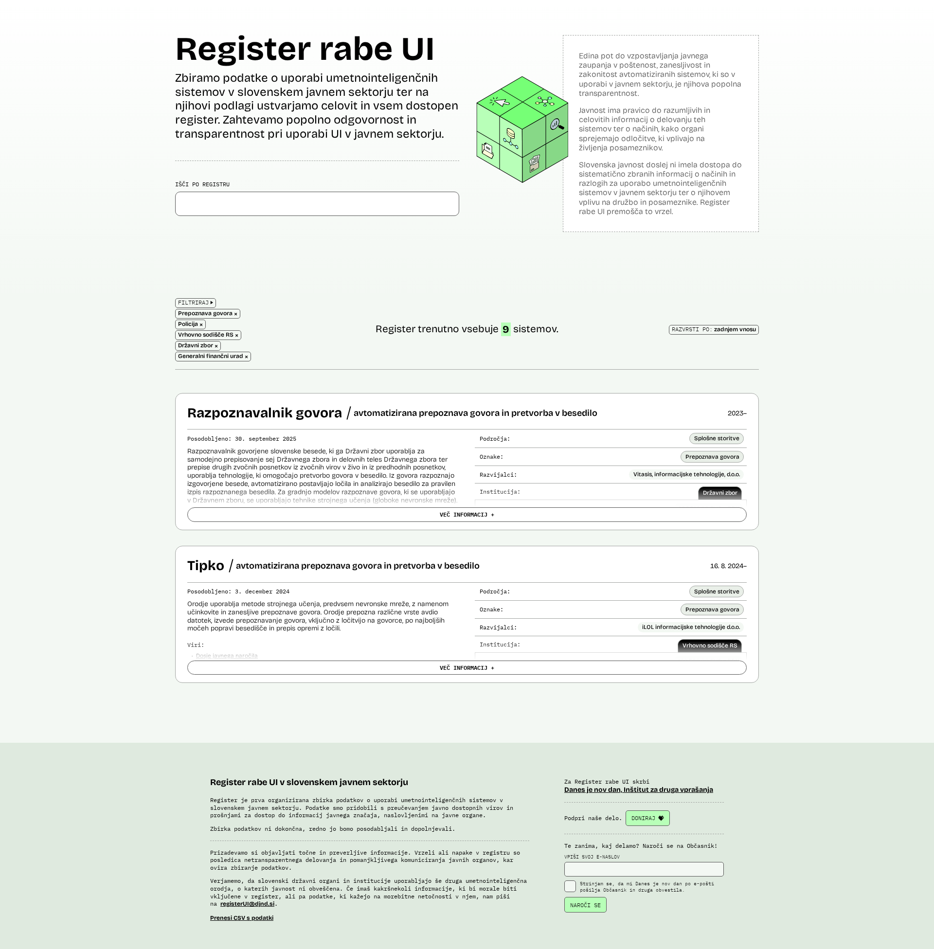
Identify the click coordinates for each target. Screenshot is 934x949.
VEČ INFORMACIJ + (467, 514)
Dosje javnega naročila (227, 655)
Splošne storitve (716, 438)
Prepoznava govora (712, 456)
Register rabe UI (305, 49)
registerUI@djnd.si (247, 903)
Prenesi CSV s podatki (241, 917)
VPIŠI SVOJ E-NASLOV (592, 857)
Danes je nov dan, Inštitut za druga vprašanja (638, 790)
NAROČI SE (585, 905)
